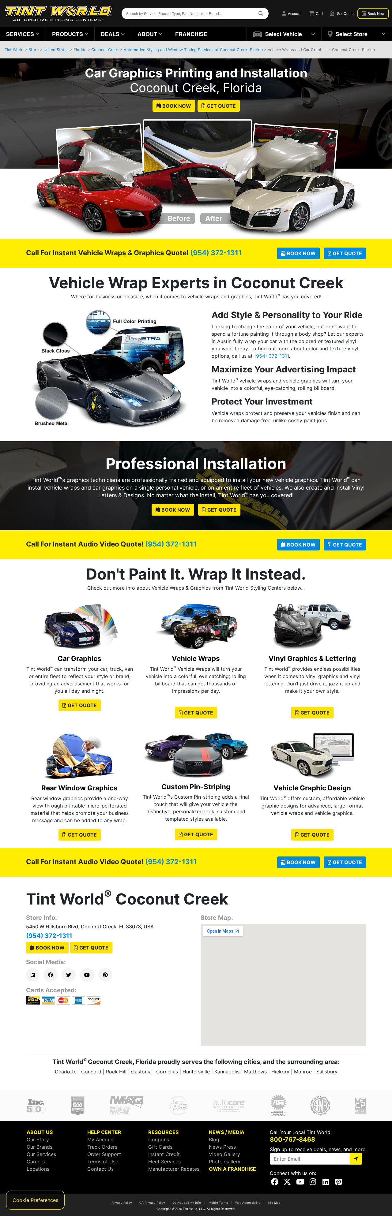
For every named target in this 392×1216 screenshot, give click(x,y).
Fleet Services (164, 1161)
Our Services (41, 1154)
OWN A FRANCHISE (232, 1169)
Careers (36, 1161)
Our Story (38, 1139)
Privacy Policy (121, 1202)
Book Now (176, 106)
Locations (38, 1169)
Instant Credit (164, 1154)
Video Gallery (224, 1154)
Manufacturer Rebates (173, 1169)
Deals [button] (110, 34)
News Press (222, 1147)
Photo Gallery (224, 1161)
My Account (101, 1139)
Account (294, 13)
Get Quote (221, 106)
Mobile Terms (218, 1202)
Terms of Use (102, 1161)
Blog (214, 1139)
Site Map (274, 1202)
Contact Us (100, 1169)
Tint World (14, 49)
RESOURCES (163, 1132)
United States (56, 49)
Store (33, 49)
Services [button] (20, 34)
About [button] (147, 34)
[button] (284, 34)
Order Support (104, 1154)
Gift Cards (160, 1147)
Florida (80, 49)
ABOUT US (40, 1132)
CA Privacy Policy (152, 1202)
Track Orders (102, 1147)
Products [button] (67, 34)
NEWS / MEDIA (226, 1132)
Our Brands (39, 1147)
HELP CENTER (104, 1132)
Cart (319, 13)
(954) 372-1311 (216, 252)
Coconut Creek (105, 49)
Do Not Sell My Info (186, 1202)
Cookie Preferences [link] (35, 1200)
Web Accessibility (247, 1202)
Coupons (158, 1139)
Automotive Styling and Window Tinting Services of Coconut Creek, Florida (193, 49)
